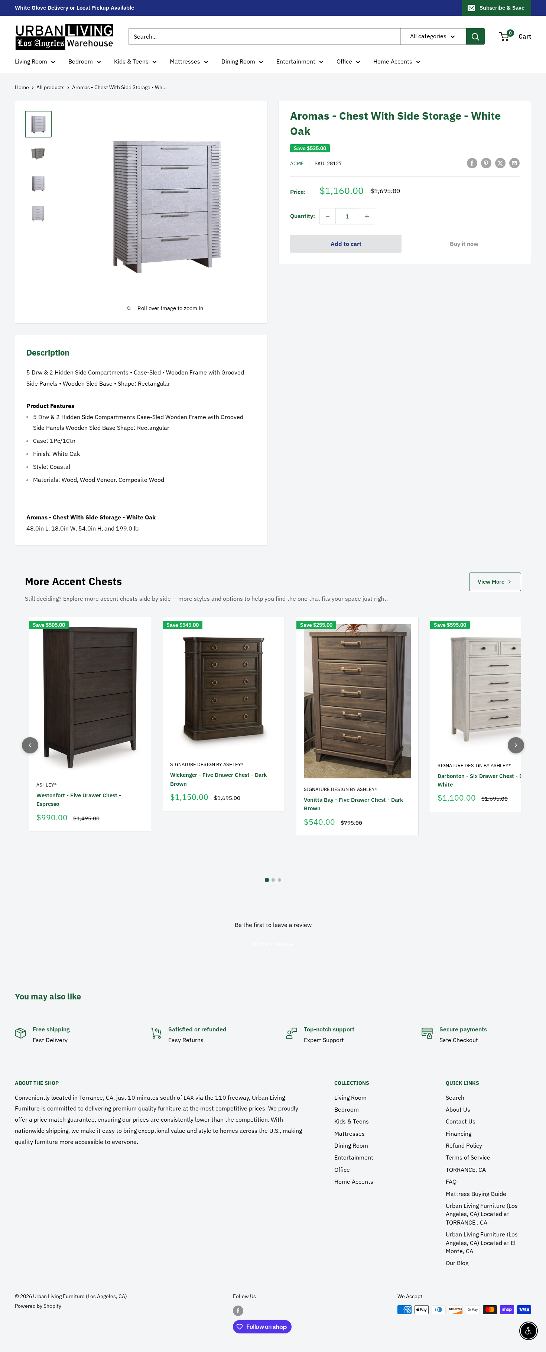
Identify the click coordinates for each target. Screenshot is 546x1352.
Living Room (31, 61)
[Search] (475, 36)
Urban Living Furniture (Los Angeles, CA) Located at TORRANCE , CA (482, 1214)
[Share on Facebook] (472, 162)
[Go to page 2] (273, 880)
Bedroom (80, 61)
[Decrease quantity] (327, 216)
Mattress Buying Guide (476, 1193)
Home (22, 87)
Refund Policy (464, 1145)
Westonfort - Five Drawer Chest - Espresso (78, 799)
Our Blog (457, 1263)
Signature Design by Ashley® (206, 764)
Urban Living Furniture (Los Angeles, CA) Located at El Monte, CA (482, 1243)
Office (344, 61)
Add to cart (346, 243)
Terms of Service (468, 1157)
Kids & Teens (131, 61)
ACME (297, 163)
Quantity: (302, 216)
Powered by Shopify (38, 1306)
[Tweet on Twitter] (500, 162)
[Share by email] (514, 162)
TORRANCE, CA (466, 1169)
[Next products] (516, 745)
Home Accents (392, 61)
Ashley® (46, 785)
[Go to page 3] (279, 880)
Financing (458, 1133)
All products (50, 87)
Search (455, 1097)
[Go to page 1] (266, 880)
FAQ (451, 1181)
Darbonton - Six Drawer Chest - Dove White (485, 780)
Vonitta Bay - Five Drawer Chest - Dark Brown (353, 804)
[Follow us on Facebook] (238, 1310)
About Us (458, 1109)
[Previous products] (30, 745)
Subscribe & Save (502, 7)
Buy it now (464, 243)
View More (491, 581)
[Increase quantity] (367, 216)
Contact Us (460, 1121)
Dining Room (238, 61)
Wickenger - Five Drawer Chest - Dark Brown (218, 779)
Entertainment (295, 61)
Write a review (273, 944)
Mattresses (185, 61)
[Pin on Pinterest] (486, 162)
